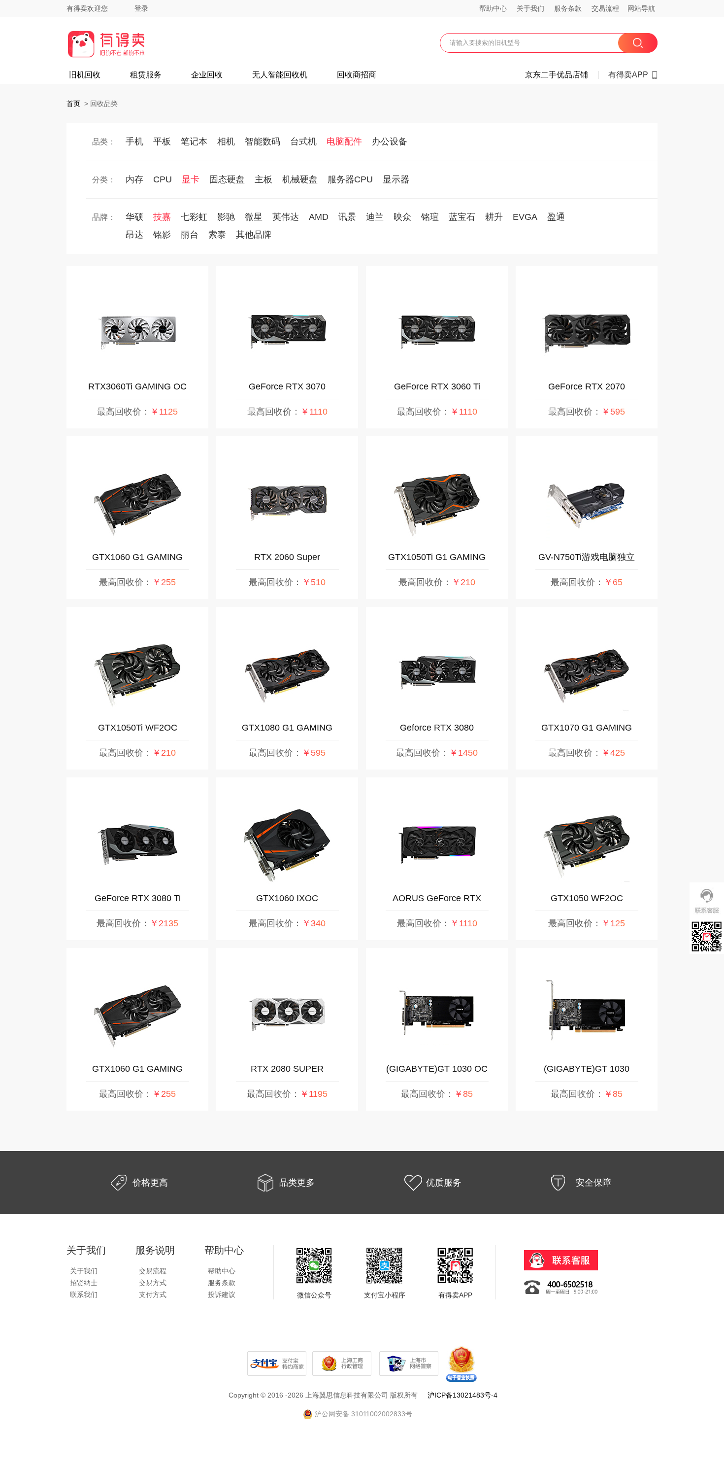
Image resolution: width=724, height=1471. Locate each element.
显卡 (190, 179)
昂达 (134, 235)
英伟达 (285, 217)
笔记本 (194, 141)
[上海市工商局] (342, 1363)
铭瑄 (430, 217)
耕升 (494, 217)
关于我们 (530, 8)
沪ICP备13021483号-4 (462, 1395)
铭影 (162, 235)
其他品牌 (253, 235)
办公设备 (389, 141)
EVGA (525, 217)
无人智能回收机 (279, 75)
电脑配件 (344, 141)
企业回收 (207, 75)
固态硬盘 (227, 179)
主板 (263, 179)
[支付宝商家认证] (276, 1363)
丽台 (189, 235)
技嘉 (162, 217)
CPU (162, 179)
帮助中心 (493, 8)
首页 (73, 103)
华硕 (134, 217)
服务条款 (568, 8)
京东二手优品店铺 (556, 75)
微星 (254, 217)
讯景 (347, 217)
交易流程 (605, 8)
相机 (226, 141)
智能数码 (262, 141)
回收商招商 (356, 75)
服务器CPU (350, 179)
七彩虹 (194, 217)
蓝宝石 (462, 217)
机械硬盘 (300, 179)
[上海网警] (409, 1363)
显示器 (396, 179)
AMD (319, 217)
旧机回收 (84, 75)
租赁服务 (146, 75)
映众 (402, 217)
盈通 (556, 217)
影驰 (226, 217)
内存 (134, 179)
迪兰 (375, 217)
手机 (134, 141)
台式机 (303, 141)
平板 (162, 141)
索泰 (217, 235)
